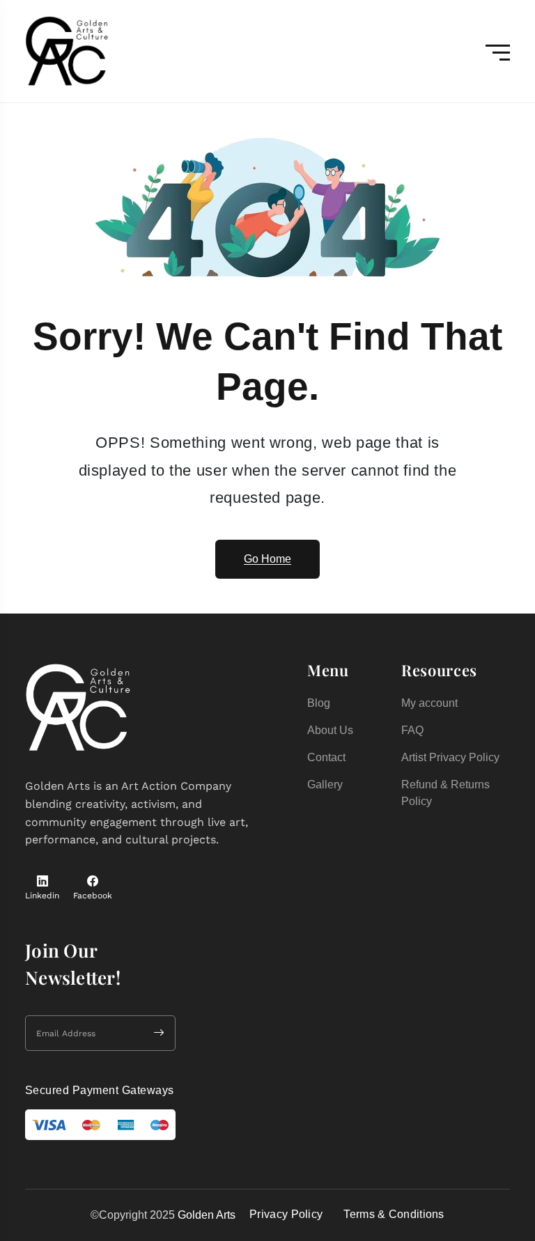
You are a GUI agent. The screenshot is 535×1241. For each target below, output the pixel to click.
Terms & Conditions (393, 1214)
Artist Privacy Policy (450, 757)
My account (429, 703)
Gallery (325, 784)
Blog (318, 703)
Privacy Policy (286, 1214)
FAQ (412, 730)
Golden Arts (206, 1215)
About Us (330, 730)
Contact (326, 757)
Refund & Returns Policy (445, 793)
